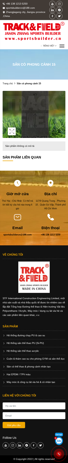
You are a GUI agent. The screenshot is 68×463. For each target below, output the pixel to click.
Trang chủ (8, 83)
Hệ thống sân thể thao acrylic (22, 350)
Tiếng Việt (48, 46)
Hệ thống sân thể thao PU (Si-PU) (25, 343)
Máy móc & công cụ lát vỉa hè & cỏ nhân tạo (30, 382)
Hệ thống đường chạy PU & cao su (25, 335)
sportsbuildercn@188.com (17, 234)
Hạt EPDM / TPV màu (18, 374)
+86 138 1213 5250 (50, 234)
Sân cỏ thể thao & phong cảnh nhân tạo (28, 366)
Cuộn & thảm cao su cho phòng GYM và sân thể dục (35, 358)
